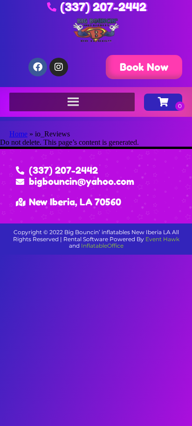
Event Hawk (162, 239)
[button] (144, 67)
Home (18, 134)
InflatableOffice (102, 245)
